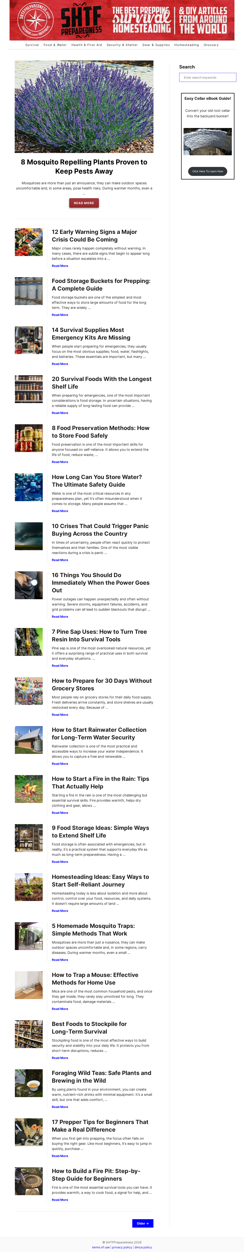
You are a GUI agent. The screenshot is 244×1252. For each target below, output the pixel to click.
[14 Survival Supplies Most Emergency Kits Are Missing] (29, 340)
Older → (143, 1223)
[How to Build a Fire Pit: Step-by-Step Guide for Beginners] (29, 1181)
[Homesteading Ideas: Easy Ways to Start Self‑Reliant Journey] (29, 887)
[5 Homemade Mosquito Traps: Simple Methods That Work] (29, 936)
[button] (207, 171)
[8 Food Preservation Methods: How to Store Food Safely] (29, 438)
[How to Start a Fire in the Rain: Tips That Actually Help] (29, 789)
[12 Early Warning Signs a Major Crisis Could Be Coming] (29, 242)
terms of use (101, 1247)
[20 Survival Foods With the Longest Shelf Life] (29, 389)
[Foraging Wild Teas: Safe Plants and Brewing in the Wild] (29, 1083)
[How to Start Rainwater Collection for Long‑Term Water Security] (29, 740)
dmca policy (143, 1247)
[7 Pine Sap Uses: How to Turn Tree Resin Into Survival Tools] (29, 642)
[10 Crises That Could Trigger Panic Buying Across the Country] (29, 536)
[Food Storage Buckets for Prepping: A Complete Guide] (29, 291)
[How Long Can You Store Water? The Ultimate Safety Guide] (29, 487)
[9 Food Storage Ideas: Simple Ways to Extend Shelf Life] (29, 838)
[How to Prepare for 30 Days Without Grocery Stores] (29, 691)
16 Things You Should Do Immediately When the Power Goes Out (101, 583)
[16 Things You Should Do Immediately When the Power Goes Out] (29, 585)
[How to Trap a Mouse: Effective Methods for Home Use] (29, 985)
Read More (85, 204)
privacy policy (122, 1247)
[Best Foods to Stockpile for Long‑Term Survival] (29, 1034)
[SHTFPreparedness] (122, 20)
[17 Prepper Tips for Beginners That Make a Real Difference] (29, 1132)
